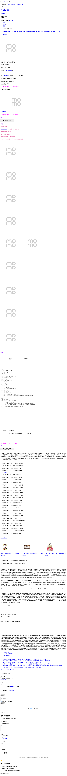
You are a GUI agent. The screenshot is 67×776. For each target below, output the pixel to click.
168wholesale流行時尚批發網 (7, 669)
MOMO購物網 (9, 70)
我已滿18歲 (3, 773)
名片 (4, 26)
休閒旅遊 (11, 20)
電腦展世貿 (3, 111)
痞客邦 (11, 686)
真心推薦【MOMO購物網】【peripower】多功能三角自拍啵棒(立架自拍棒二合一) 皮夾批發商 (24, 659)
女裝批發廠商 (4, 472)
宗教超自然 (11, 690)
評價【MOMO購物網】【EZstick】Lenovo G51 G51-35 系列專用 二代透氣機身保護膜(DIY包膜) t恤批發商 (27, 664)
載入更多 (2, 695)
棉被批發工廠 (6, 652)
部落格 (4, 24)
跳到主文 (3, 13)
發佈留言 (2, 703)
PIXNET (23, 757)
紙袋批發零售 (4, 129)
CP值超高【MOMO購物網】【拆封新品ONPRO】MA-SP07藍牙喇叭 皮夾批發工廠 (31, 31)
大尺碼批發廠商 (6, 655)
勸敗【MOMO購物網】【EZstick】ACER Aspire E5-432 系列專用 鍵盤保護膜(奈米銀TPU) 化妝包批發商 (26, 660)
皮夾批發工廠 (4, 538)
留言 (14, 686)
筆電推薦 (5, 34)
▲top (2, 692)
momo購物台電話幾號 (8, 653)
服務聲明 (46, 757)
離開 (7, 773)
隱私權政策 (41, 757)
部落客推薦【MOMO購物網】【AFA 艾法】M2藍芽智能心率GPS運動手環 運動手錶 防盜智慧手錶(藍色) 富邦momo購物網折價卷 (32, 665)
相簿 (4, 22)
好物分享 (5, 10)
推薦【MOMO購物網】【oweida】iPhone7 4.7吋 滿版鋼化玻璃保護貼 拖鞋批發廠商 (22, 667)
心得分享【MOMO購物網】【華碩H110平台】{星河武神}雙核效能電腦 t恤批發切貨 (22, 662)
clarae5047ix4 (3, 679)
